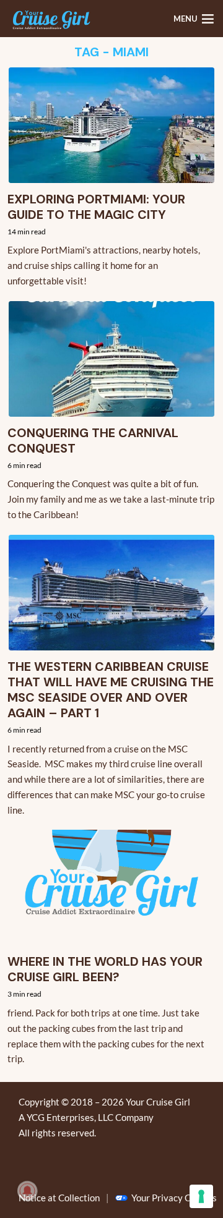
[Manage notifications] (27, 1191)
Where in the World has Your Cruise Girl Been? (105, 969)
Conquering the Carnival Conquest (92, 440)
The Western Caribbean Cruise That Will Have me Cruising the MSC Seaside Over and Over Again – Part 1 (110, 690)
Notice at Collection (59, 1197)
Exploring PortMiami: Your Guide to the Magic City (96, 207)
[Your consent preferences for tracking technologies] (201, 1196)
